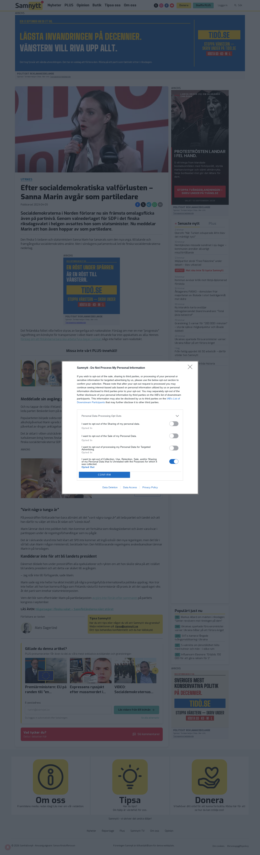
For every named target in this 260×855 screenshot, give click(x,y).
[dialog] (130, 427)
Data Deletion (110, 487)
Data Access (130, 487)
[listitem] (130, 416)
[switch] (173, 423)
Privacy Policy (150, 487)
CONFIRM (104, 474)
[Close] (191, 368)
